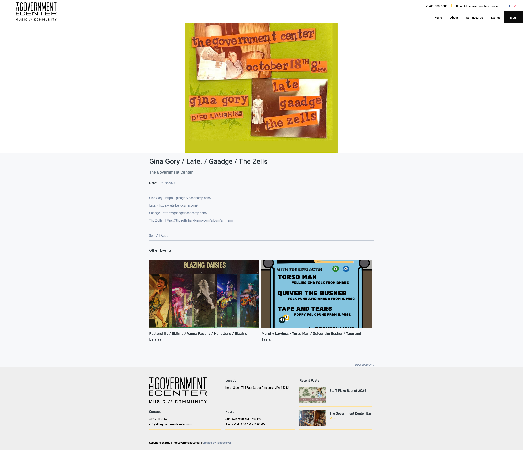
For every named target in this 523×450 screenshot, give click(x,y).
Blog (513, 17)
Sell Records (474, 17)
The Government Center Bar (350, 413)
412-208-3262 (438, 5)
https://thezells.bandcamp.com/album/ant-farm (199, 220)
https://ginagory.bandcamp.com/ (188, 198)
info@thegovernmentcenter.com (479, 5)
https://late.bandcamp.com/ (178, 205)
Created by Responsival (216, 442)
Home (438, 17)
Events (495, 17)
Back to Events (364, 364)
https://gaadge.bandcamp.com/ (185, 213)
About (454, 17)
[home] (36, 17)
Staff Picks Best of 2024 (348, 390)
